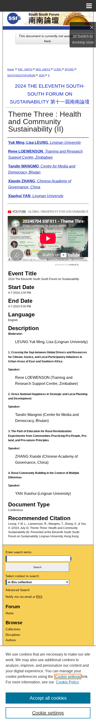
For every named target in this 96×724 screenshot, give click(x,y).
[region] (48, 685)
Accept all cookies (48, 698)
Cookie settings (68, 677)
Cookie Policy (67, 682)
